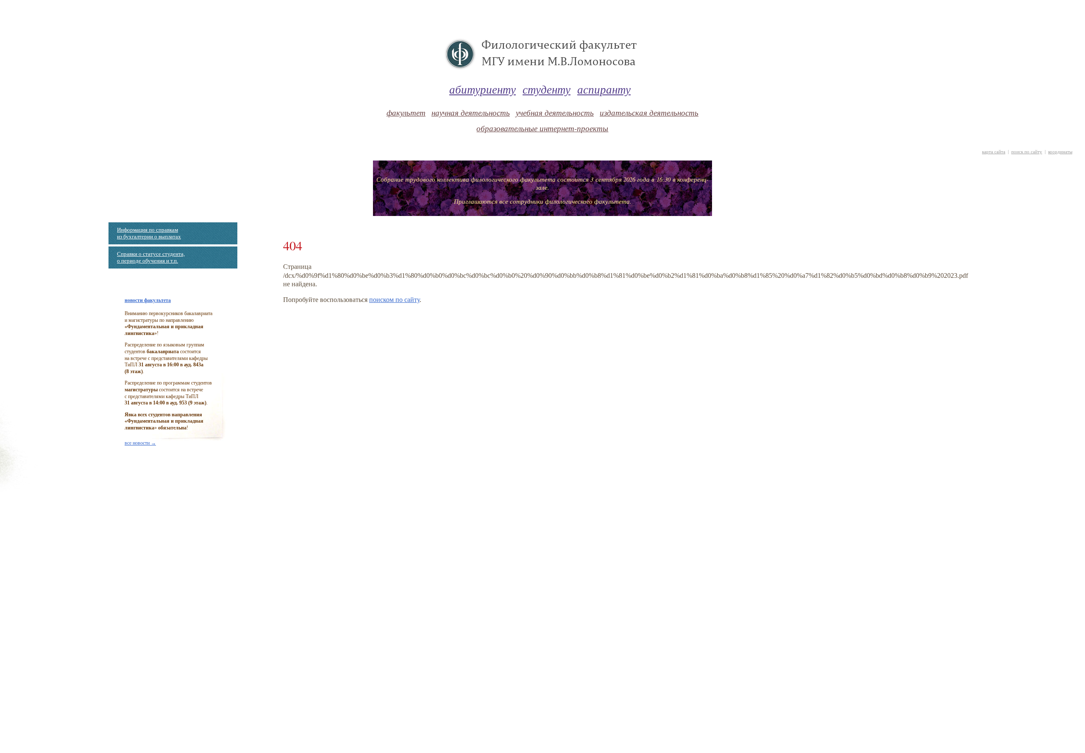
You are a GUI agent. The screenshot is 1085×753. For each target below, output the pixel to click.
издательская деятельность (649, 112)
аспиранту (604, 89)
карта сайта (993, 151)
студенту (546, 89)
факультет (406, 112)
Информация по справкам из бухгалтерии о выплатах (149, 233)
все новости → (140, 443)
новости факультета (148, 300)
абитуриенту (482, 89)
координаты (1060, 151)
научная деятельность (470, 112)
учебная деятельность (555, 112)
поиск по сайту (1026, 151)
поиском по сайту (394, 299)
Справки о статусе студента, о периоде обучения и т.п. (151, 257)
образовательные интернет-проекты (542, 128)
